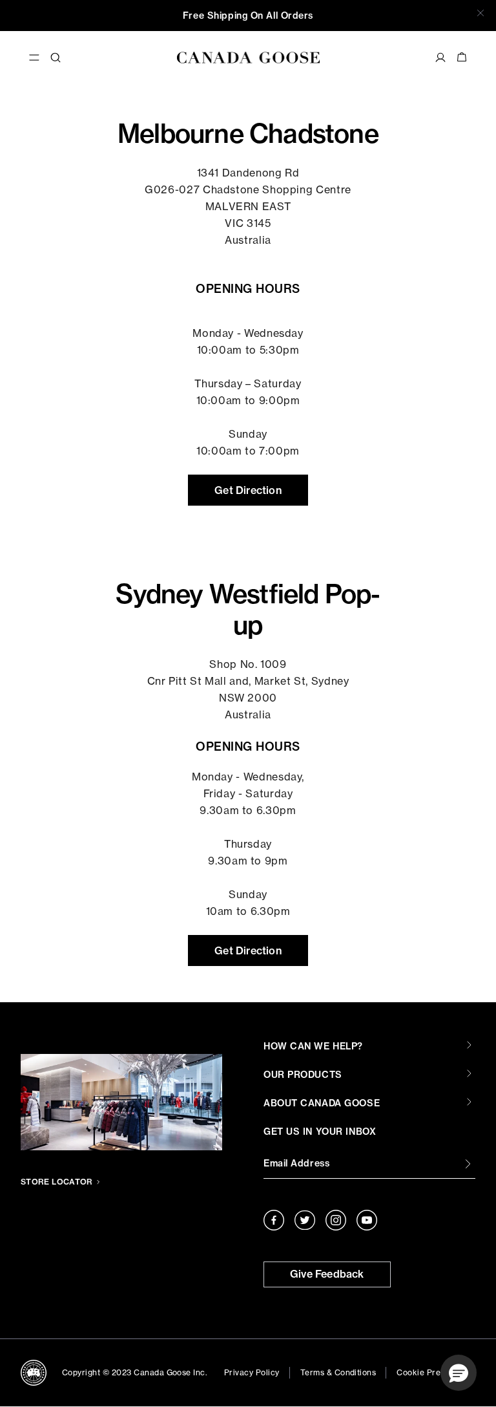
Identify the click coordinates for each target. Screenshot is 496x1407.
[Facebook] (274, 1220)
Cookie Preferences (436, 1372)
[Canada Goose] (248, 57)
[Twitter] (304, 1220)
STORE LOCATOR (57, 1182)
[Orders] (440, 57)
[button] (458, 1373)
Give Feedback (327, 1273)
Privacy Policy (252, 1372)
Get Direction (248, 490)
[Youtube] (366, 1220)
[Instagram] (336, 1220)
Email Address (296, 1163)
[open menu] (34, 57)
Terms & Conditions (338, 1372)
